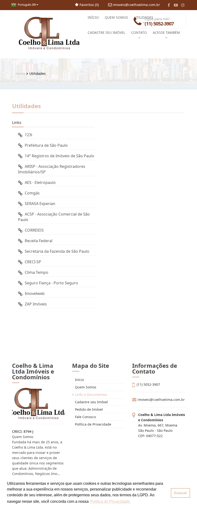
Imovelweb (35, 293)
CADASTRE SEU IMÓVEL (106, 32)
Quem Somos (85, 387)
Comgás (32, 193)
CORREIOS (34, 230)
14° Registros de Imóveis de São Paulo (59, 155)
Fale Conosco (85, 417)
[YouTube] (176, 5)
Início (79, 379)
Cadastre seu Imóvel (91, 402)
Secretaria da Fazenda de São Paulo (57, 251)
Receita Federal (38, 240)
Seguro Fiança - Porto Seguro (51, 283)
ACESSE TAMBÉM (166, 32)
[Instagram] (183, 5)
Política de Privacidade (92, 424)
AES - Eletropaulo (40, 182)
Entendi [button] (180, 493)
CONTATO (139, 32)
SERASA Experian (40, 203)
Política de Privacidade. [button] (110, 501)
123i (28, 134)
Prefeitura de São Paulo (46, 145)
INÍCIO (93, 17)
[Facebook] (169, 5)
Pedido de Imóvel (88, 409)
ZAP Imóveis (36, 304)
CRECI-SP (33, 261)
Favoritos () (89, 4)
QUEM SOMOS (116, 17)
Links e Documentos (90, 394)
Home (20, 73)
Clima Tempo (36, 272)
